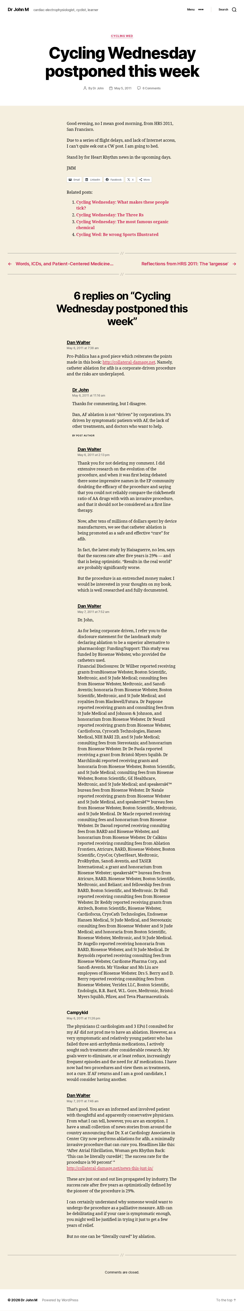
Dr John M (18, 9)
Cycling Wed (122, 36)
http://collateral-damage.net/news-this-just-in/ (110, 1168)
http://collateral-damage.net (129, 362)
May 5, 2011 (122, 88)
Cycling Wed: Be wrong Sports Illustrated (117, 234)
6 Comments (152, 88)
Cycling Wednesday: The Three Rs (110, 215)
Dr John (98, 88)
